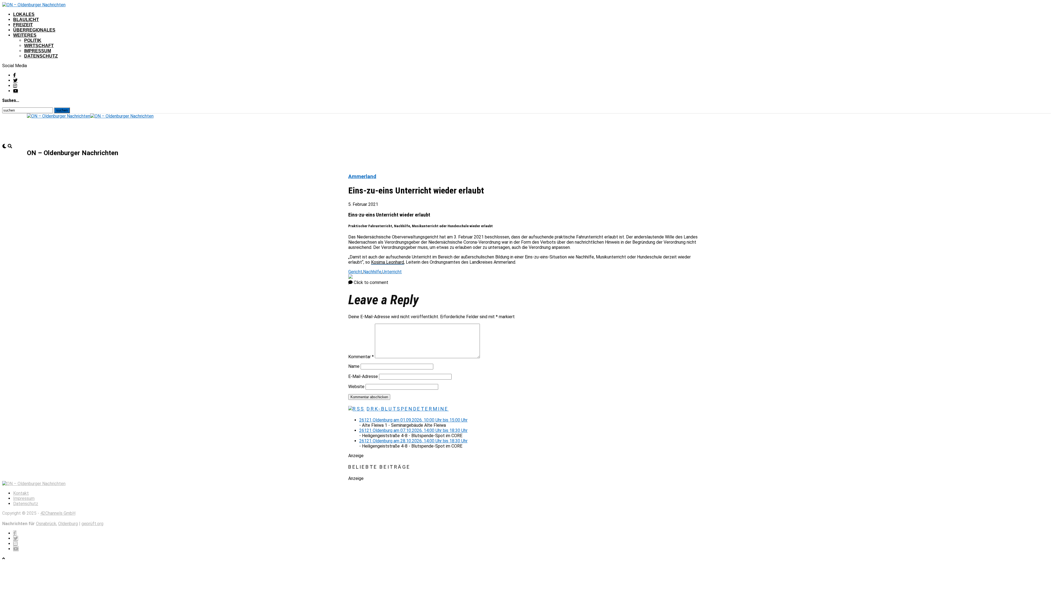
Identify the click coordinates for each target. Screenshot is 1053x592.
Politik (32, 40)
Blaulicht (26, 19)
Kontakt (21, 493)
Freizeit (23, 24)
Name (354, 366)
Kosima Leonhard (387, 262)
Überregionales (34, 30)
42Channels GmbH (57, 513)
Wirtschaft (39, 45)
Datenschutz (41, 56)
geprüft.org (92, 523)
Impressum (37, 51)
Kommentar (361, 356)
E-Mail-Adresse (363, 376)
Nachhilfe (372, 271)
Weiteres (24, 35)
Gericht (355, 271)
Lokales (24, 14)
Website (356, 386)
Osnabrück (46, 523)
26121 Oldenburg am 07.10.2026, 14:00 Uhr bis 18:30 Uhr (413, 430)
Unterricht (392, 271)
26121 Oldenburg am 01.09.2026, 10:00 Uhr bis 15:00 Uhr (413, 420)
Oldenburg (68, 523)
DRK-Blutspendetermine (408, 409)
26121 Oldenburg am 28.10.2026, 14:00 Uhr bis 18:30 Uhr (413, 440)
